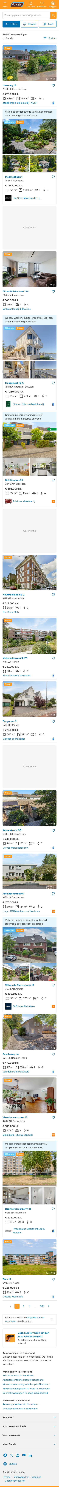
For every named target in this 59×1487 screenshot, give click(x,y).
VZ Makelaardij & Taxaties (17, 309)
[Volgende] (48, 1306)
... (36, 1306)
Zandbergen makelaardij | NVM (19, 102)
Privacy (6, 1477)
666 (42, 1306)
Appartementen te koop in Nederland (23, 1379)
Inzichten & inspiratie (14, 1426)
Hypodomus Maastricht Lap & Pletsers (29, 1230)
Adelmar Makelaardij (24, 501)
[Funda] (17, 4)
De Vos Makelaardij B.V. (15, 847)
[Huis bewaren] (53, 85)
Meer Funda (9, 1444)
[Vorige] (10, 1306)
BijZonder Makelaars (24, 1006)
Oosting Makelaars (13, 1296)
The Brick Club (11, 612)
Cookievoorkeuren (15, 1480)
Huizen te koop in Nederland (18, 1375)
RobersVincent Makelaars (17, 675)
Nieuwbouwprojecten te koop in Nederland (26, 1388)
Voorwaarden (21, 1477)
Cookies (36, 1477)
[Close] (52, 1319)
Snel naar (8, 1417)
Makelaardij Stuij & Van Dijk (18, 1134)
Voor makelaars (11, 1435)
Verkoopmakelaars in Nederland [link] (20, 1408)
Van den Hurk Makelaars (16, 1071)
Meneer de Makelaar (14, 738)
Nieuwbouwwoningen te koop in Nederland (27, 1384)
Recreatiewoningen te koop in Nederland (25, 1393)
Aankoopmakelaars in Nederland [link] (20, 1404)
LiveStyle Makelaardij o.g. (27, 198)
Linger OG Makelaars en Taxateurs (21, 911)
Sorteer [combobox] (52, 38)
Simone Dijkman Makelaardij (28, 404)
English (13, 1463)
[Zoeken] (53, 15)
